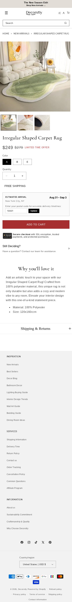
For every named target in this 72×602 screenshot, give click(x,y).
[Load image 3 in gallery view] (42, 122)
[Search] (65, 23)
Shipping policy (55, 594)
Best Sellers (12, 371)
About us (11, 507)
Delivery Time (13, 446)
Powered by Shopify (37, 589)
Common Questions (16, 481)
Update (33, 211)
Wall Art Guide (13, 406)
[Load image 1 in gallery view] (8, 122)
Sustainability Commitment (19, 514)
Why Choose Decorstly (17, 528)
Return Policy (13, 453)
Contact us (12, 460)
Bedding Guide (14, 413)
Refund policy (55, 589)
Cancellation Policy (16, 474)
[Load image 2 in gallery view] (25, 122)
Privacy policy (19, 594)
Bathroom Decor (14, 385)
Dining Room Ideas (16, 420)
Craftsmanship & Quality (18, 521)
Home (6, 34)
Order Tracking (14, 467)
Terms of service (37, 594)
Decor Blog (12, 378)
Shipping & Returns (35, 328)
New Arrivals (21, 34)
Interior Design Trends (17, 399)
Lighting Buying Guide (17, 392)
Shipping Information (16, 439)
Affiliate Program (14, 488)
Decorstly (22, 589)
